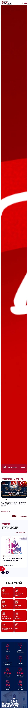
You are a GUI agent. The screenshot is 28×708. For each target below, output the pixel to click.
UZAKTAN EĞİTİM (4, 606)
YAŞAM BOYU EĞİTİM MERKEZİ (6, 617)
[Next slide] (15, 516)
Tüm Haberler (23, 516)
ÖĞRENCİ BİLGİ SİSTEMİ (19, 594)
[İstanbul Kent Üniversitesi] (6, 3)
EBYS (16, 628)
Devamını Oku (4, 511)
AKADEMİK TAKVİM (18, 606)
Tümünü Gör (23, 467)
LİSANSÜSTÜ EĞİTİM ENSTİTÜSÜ (7, 629)
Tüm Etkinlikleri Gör (20, 532)
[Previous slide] (13, 516)
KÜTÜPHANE (5, 594)
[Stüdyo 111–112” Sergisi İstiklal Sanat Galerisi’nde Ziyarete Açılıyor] (14, 544)
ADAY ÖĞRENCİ (17, 617)
